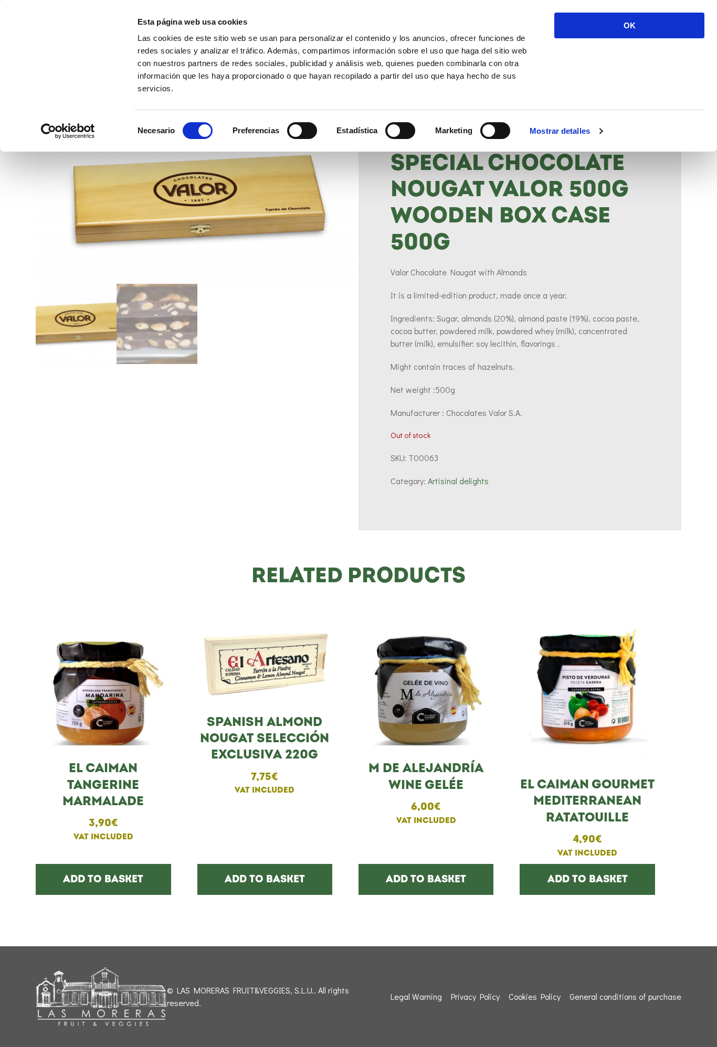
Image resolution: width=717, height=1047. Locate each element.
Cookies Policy (535, 996)
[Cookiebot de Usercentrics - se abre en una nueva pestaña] (68, 131)
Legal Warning (416, 996)
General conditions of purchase (625, 996)
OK (630, 25)
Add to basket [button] (103, 879)
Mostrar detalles (560, 130)
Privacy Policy (475, 996)
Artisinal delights (458, 480)
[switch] (302, 130)
